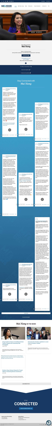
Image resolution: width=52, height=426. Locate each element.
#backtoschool (22, 287)
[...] (4, 351)
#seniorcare (5, 125)
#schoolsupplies (12, 123)
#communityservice (6, 124)
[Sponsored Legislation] (26, 69)
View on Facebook (28, 134)
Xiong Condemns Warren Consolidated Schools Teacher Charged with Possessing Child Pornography (13, 343)
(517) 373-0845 (26, 59)
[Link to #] (26, 63)
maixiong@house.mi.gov (26, 58)
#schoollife (12, 124)
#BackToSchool (6, 123)
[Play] (9, 130)
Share (32, 134)
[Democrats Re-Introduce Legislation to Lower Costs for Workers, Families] (39, 333)
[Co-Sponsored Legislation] (26, 73)
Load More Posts (26, 383)
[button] (48, 422)
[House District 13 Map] (26, 66)
